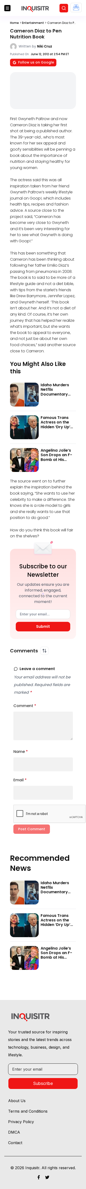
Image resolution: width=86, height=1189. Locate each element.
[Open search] (63, 8)
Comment (24, 705)
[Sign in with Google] (76, 7)
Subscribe (43, 1083)
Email (20, 780)
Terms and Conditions (28, 1111)
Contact (15, 1142)
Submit (43, 626)
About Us (17, 1100)
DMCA (14, 1132)
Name (20, 751)
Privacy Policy (21, 1121)
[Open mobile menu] (7, 8)
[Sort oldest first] (44, 651)
